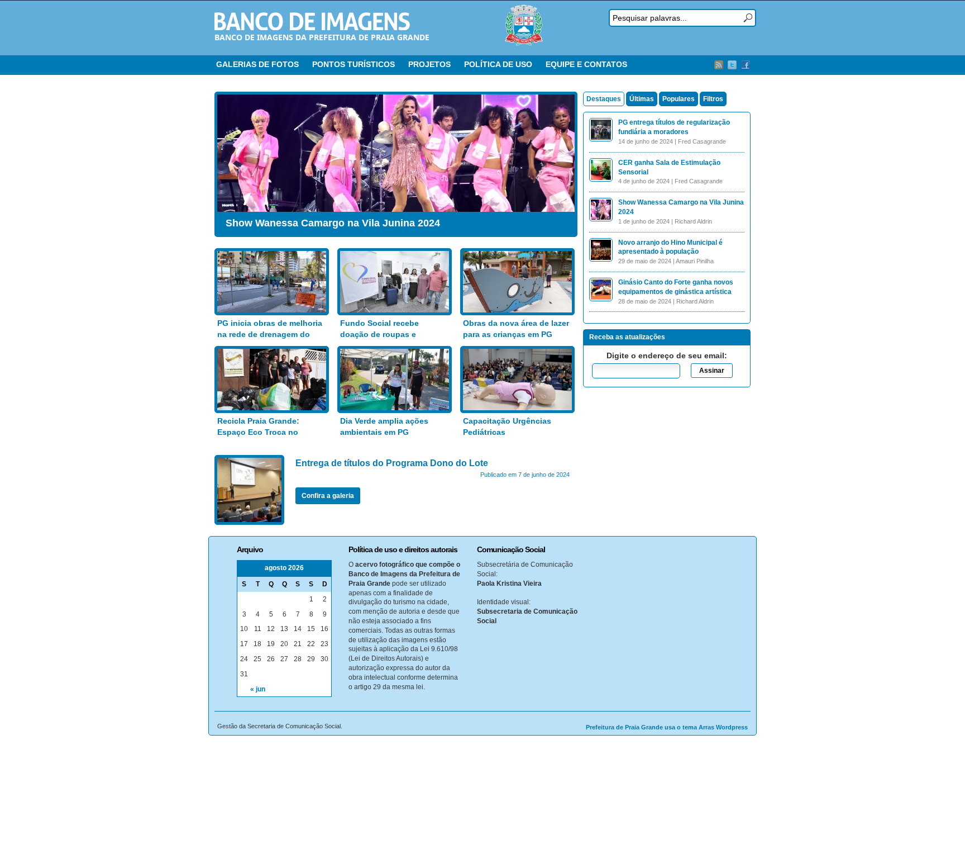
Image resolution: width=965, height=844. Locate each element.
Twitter (732, 64)
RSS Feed (718, 64)
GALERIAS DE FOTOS (257, 64)
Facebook (745, 64)
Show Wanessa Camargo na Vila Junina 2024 (333, 223)
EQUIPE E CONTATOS (586, 64)
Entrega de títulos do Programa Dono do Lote (391, 463)
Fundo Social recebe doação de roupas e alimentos (379, 334)
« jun (257, 689)
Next (563, 161)
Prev (228, 161)
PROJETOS (429, 64)
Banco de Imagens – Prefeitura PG (312, 21)
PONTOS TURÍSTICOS (353, 64)
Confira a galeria (328, 496)
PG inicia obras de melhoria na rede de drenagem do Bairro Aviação (269, 334)
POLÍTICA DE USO (498, 64)
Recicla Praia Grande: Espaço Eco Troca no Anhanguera (258, 431)
